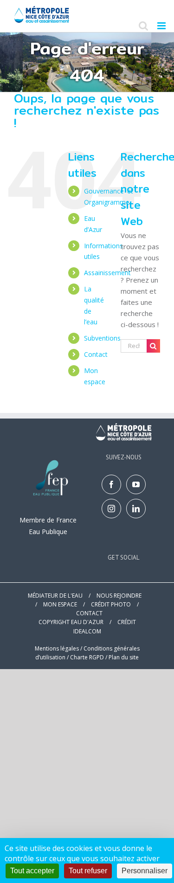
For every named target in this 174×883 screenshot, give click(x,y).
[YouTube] (136, 484)
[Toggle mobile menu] (162, 26)
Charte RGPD (87, 657)
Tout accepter (32, 871)
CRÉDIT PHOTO (111, 604)
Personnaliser (145, 871)
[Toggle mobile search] (143, 26)
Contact (96, 354)
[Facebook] (111, 484)
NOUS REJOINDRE (119, 595)
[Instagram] (111, 508)
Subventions (102, 338)
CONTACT (89, 613)
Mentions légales (57, 648)
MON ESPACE (60, 604)
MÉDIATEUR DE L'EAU (55, 595)
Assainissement (107, 272)
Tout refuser (88, 871)
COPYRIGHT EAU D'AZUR (71, 622)
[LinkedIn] (136, 508)
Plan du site (124, 657)
